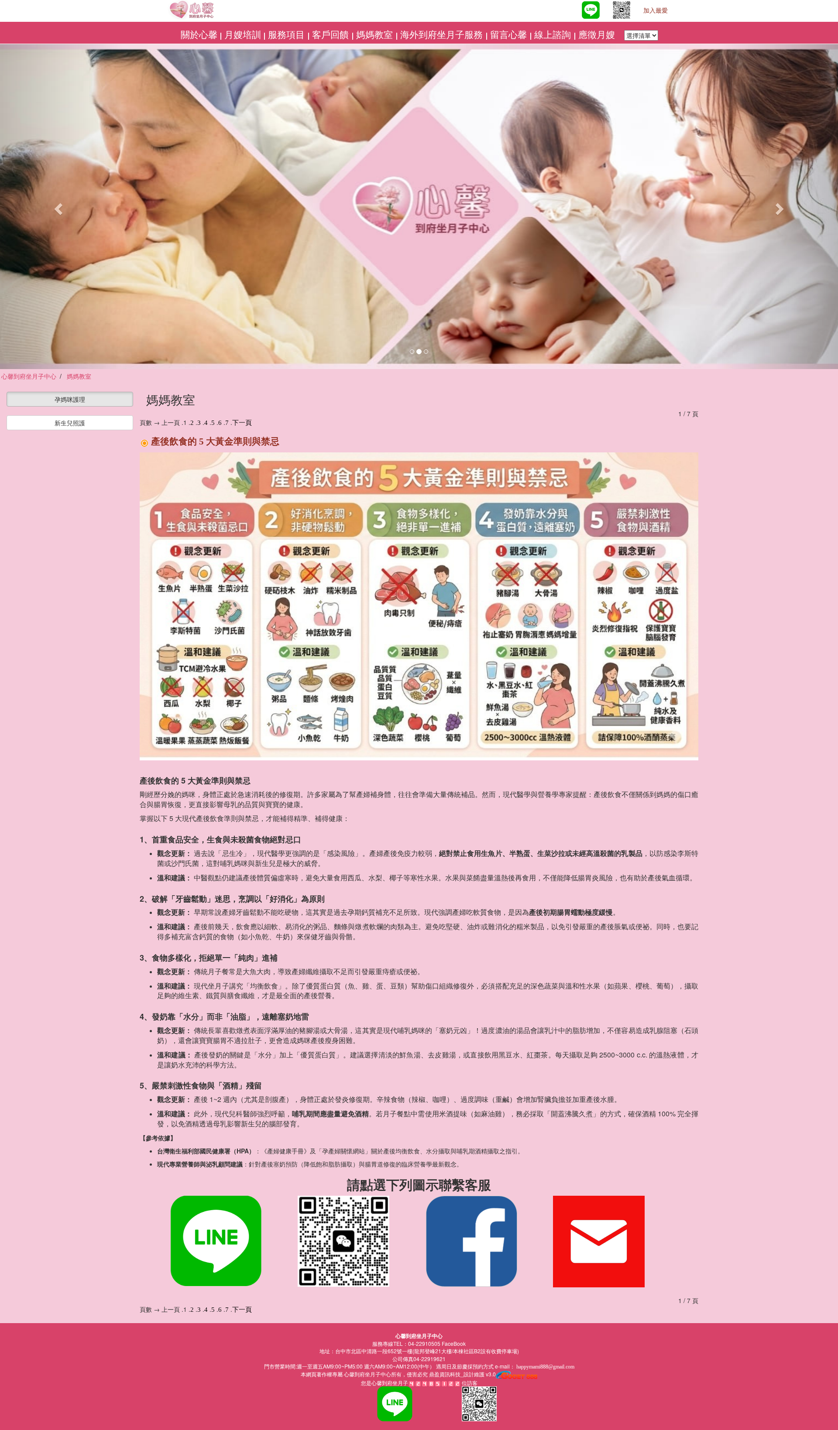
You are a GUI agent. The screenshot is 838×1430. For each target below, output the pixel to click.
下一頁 (242, 422)
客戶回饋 (331, 35)
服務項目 (287, 35)
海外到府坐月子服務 (442, 35)
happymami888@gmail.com (545, 1367)
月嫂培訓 (242, 35)
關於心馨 (199, 35)
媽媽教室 (375, 35)
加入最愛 (655, 10)
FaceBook (454, 1343)
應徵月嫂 (597, 35)
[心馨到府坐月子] (567, 11)
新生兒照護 (70, 422)
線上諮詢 (553, 35)
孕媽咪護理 (70, 399)
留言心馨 (509, 35)
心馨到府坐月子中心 (367, 1375)
